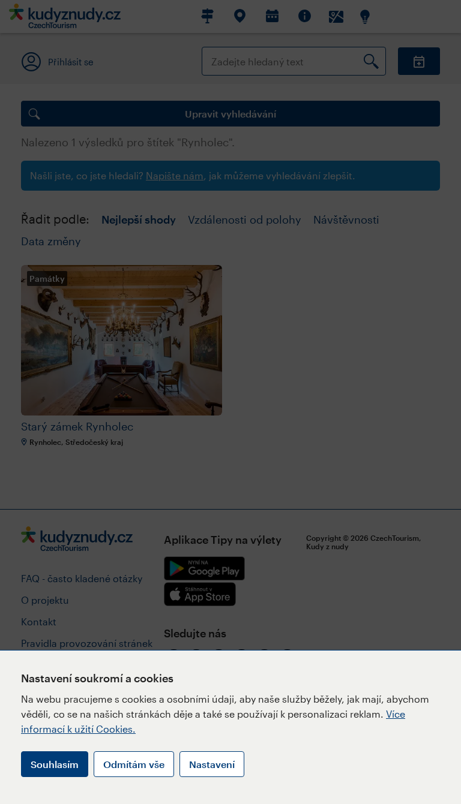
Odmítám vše (133, 764)
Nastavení (212, 764)
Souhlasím (55, 764)
